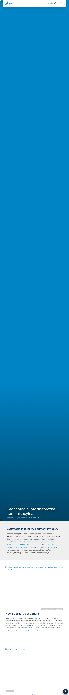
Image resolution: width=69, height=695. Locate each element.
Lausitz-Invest (11, 3)
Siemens (30, 627)
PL (51, 3)
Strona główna (10, 517)
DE (47, 3)
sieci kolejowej (23, 547)
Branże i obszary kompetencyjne (36, 517)
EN (49, 3)
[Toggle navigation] (61, 3)
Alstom (37, 627)
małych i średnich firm (49, 547)
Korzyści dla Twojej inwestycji (21, 517)
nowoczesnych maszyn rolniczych (27, 542)
